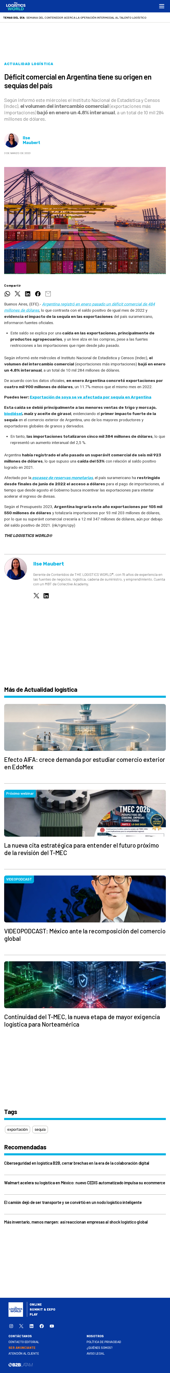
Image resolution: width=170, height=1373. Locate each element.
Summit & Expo (42, 1309)
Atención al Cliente (23, 1353)
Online (36, 1304)
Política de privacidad (104, 1342)
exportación (17, 1129)
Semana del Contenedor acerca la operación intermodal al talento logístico (86, 17)
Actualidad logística (28, 64)
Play (34, 1314)
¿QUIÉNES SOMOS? (100, 1348)
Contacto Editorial (23, 1342)
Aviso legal (96, 1353)
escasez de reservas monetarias (62, 477)
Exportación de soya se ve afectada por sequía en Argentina (90, 397)
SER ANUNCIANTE (22, 1348)
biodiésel (13, 413)
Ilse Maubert (31, 140)
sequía (40, 1129)
